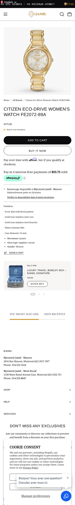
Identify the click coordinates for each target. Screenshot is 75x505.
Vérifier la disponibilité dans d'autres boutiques (30, 197)
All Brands (17, 100)
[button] (61, 14)
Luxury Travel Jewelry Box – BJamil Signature (46, 272)
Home (6, 100)
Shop (7, 389)
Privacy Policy (30, 467)
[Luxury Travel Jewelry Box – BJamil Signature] (15, 275)
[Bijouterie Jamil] (37, 14)
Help (7, 401)
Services (10, 413)
